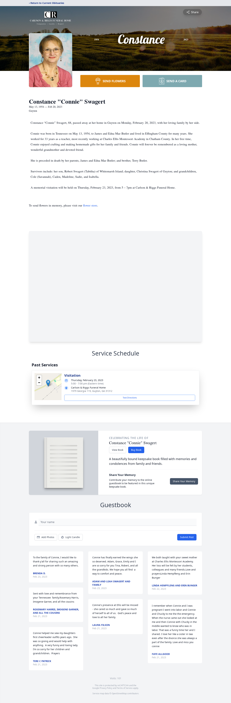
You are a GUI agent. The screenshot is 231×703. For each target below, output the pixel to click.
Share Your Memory (184, 481)
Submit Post (187, 537)
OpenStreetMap (119, 693)
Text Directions (130, 397)
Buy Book (136, 449)
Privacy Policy (106, 688)
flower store (90, 205)
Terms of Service (125, 688)
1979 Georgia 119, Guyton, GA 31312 (91, 391)
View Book (117, 449)
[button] (48, 383)
